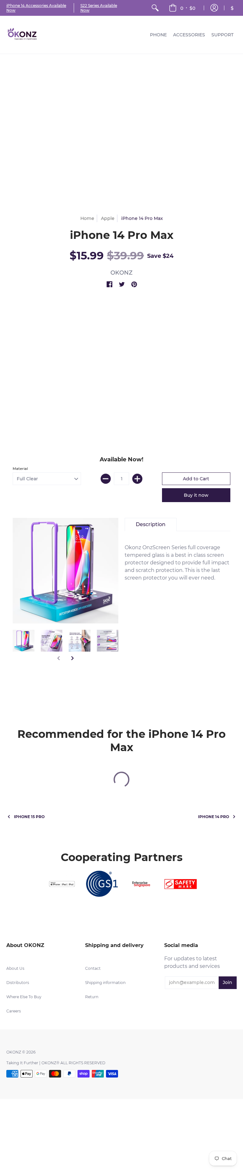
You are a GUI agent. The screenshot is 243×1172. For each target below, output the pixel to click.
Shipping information (105, 982)
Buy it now (196, 495)
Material (20, 468)
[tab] (151, 524)
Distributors (17, 982)
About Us (15, 968)
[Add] (137, 479)
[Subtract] (106, 479)
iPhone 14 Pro (213, 816)
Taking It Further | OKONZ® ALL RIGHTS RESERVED (55, 1062)
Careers (13, 1011)
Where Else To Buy (23, 996)
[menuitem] (155, 8)
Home (87, 218)
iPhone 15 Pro (29, 816)
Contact (93, 968)
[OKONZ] (22, 35)
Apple (108, 218)
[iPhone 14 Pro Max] (23, 641)
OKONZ (121, 272)
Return (91, 996)
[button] (182, 8)
